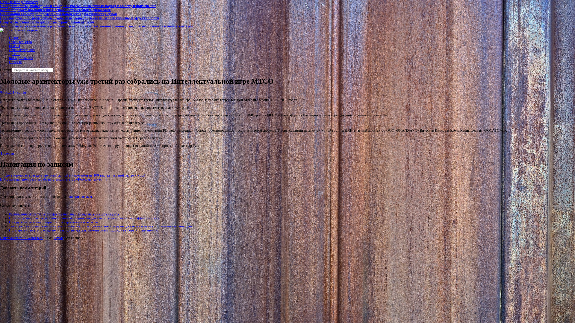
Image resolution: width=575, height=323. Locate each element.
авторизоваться (80, 197)
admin (21, 92)
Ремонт (14, 46)
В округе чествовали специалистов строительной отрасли (47, 18)
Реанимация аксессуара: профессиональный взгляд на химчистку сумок (58, 10)
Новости (15, 62)
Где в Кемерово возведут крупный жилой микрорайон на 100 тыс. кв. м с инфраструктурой (72, 175)
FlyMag (59, 238)
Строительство (20, 42)
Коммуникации (21, 58)
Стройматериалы (22, 50)
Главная (15, 38)
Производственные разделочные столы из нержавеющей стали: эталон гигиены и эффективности (79, 14)
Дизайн (14, 54)
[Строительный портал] (19, 30)
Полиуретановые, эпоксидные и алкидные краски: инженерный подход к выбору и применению (78, 26)
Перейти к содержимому (19, 2)
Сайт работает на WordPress (21, 238)
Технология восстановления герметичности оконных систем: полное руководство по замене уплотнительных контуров (97, 22)
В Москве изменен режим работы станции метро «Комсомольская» (54, 179)
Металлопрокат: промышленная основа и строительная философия (55, 6)
